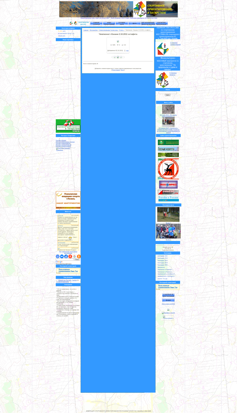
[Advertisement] (68, 81)
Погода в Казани (61, 140)
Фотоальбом (94, 30)
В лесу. (60, 31)
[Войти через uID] (57, 256)
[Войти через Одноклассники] (79, 256)
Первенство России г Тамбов (67, 280)
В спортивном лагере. (65, 33)
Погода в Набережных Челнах (65, 142)
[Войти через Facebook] (66, 256)
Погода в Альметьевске (63, 146)
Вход (122, 70)
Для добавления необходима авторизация (68, 252)
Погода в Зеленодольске (63, 145)
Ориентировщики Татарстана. (108, 30)
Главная (85, 30)
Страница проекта (173, 74)
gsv (127, 50)
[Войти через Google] (75, 256)
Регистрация (116, 70)
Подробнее (59, 150)
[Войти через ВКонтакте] (62, 256)
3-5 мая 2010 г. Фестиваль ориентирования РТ (168, 115)
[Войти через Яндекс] (70, 256)
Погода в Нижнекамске (63, 143)
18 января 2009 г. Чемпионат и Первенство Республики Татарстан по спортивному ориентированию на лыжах (168, 130)
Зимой (60, 36)
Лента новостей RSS (168, 304)
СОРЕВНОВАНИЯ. (63, 282)
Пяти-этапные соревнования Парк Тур (68, 270)
